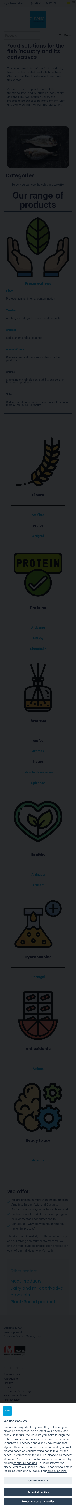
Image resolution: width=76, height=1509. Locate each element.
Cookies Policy (36, 1467)
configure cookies (25, 1462)
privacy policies (57, 1470)
